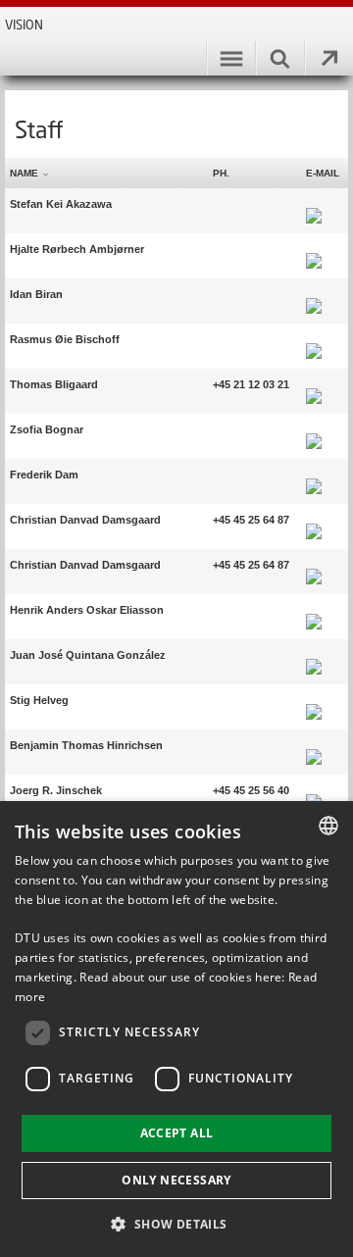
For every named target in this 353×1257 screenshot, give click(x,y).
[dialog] (176, 1029)
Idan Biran (36, 294)
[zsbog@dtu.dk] (314, 429)
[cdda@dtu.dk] (314, 520)
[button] (176, 1223)
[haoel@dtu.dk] (314, 610)
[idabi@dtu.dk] (314, 294)
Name (24, 173)
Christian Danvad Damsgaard (85, 520)
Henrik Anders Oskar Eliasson (87, 610)
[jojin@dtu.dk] (314, 790)
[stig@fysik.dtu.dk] (314, 700)
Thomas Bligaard (54, 384)
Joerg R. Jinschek (56, 790)
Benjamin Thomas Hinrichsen (86, 745)
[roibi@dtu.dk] (314, 339)
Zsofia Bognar (46, 429)
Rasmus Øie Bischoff (65, 339)
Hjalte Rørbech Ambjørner (77, 249)
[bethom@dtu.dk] (314, 745)
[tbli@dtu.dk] (314, 384)
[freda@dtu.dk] (314, 474)
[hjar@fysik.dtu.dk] (314, 249)
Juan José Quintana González (88, 655)
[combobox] (328, 825)
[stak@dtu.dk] (314, 204)
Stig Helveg (39, 700)
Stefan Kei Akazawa (61, 204)
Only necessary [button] (176, 1180)
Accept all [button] (177, 1133)
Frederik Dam (44, 474)
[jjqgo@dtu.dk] (314, 655)
